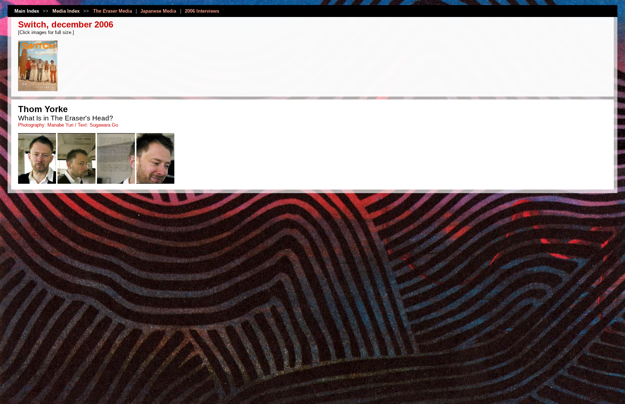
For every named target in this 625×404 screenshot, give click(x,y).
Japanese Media (158, 11)
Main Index (26, 11)
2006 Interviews (202, 11)
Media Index (66, 11)
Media (112, 11)
